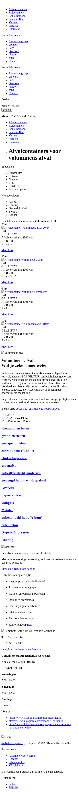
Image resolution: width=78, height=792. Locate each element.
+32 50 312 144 (13, 637)
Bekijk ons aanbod (24, 568)
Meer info (7, 250)
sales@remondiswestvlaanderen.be (21, 649)
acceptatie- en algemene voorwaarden (37, 408)
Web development (12, 743)
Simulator (7, 568)
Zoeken (5, 105)
